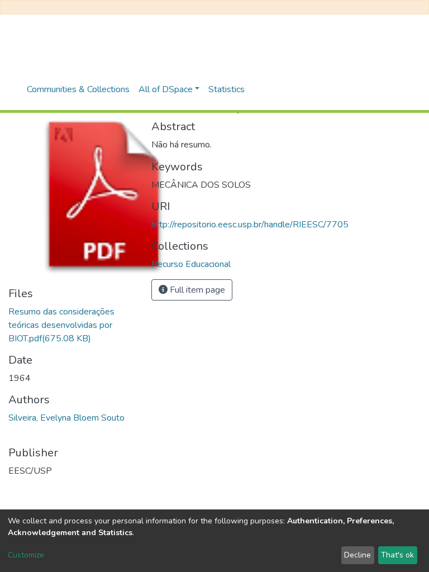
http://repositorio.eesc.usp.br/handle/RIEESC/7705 (250, 224)
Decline (357, 555)
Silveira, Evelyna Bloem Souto (66, 418)
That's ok (397, 555)
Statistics (226, 89)
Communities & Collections (78, 89)
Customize (26, 555)
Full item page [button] (196, 290)
